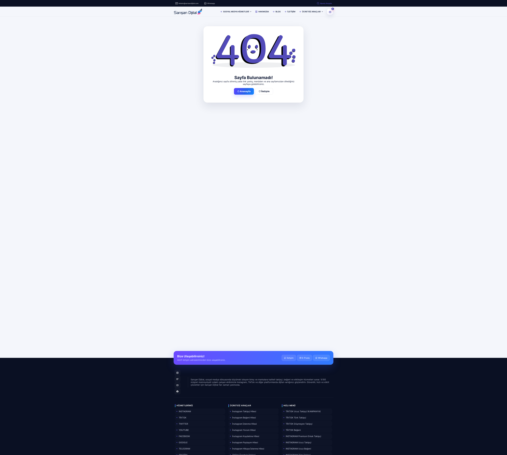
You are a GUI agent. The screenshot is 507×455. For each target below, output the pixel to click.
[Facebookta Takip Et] (177, 391)
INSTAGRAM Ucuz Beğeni (298, 448)
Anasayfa (245, 91)
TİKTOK (182, 417)
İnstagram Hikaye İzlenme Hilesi (248, 448)
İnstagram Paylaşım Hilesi (245, 442)
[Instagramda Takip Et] (177, 373)
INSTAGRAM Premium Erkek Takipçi (303, 436)
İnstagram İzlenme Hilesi (244, 423)
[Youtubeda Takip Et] (177, 385)
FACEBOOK (184, 436)
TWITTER (183, 423)
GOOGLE (183, 442)
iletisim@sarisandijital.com (189, 3)
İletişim (265, 91)
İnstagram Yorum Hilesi (244, 430)
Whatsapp (211, 3)
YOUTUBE (184, 430)
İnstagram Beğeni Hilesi (244, 417)
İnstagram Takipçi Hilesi (244, 411)
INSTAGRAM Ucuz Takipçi (298, 442)
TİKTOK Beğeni (293, 430)
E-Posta (305, 358)
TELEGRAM (184, 448)
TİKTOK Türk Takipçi (296, 417)
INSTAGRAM (185, 411)
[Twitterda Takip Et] (177, 379)
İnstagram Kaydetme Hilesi (245, 436)
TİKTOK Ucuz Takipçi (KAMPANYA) (303, 411)
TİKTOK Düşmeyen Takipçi (299, 423)
